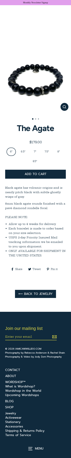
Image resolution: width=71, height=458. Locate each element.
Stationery (13, 422)
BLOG (9, 401)
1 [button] (33, 119)
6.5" (23, 151)
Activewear (13, 418)
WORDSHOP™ (15, 382)
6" (11, 151)
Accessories (14, 426)
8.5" (35, 161)
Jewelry (10, 413)
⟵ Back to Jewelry (35, 293)
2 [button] (36, 119)
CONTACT (12, 370)
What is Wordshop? (20, 386)
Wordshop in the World (23, 391)
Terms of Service (18, 435)
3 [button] (39, 119)
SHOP (9, 407)
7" (35, 151)
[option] (35, 79)
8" (58, 151)
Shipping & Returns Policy (25, 431)
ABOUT (10, 376)
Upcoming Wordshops (22, 395)
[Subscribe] (54, 336)
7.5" (47, 151)
